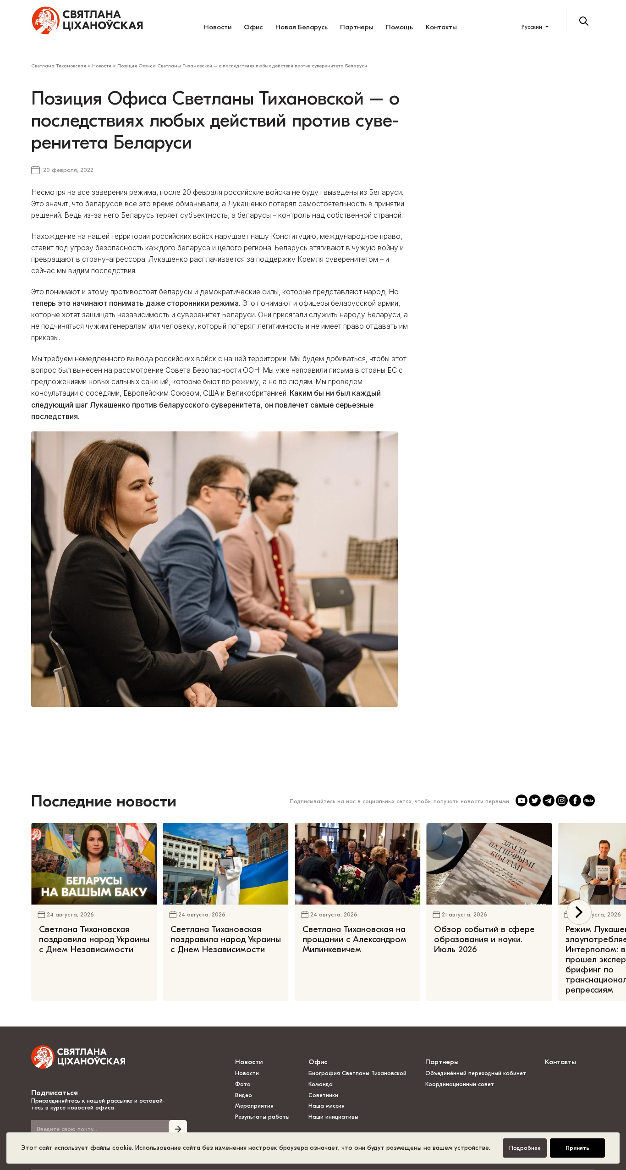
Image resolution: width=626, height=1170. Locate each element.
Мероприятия (254, 1106)
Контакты (441, 27)
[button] (579, 912)
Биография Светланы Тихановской (357, 1073)
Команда (320, 1084)
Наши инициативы (333, 1117)
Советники (323, 1095)
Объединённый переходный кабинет (475, 1073)
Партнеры (356, 27)
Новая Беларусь (301, 27)
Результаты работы (262, 1117)
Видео (243, 1095)
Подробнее (525, 1148)
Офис (253, 27)
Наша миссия (326, 1106)
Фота (243, 1084)
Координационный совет (459, 1084)
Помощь (399, 27)
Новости (217, 27)
